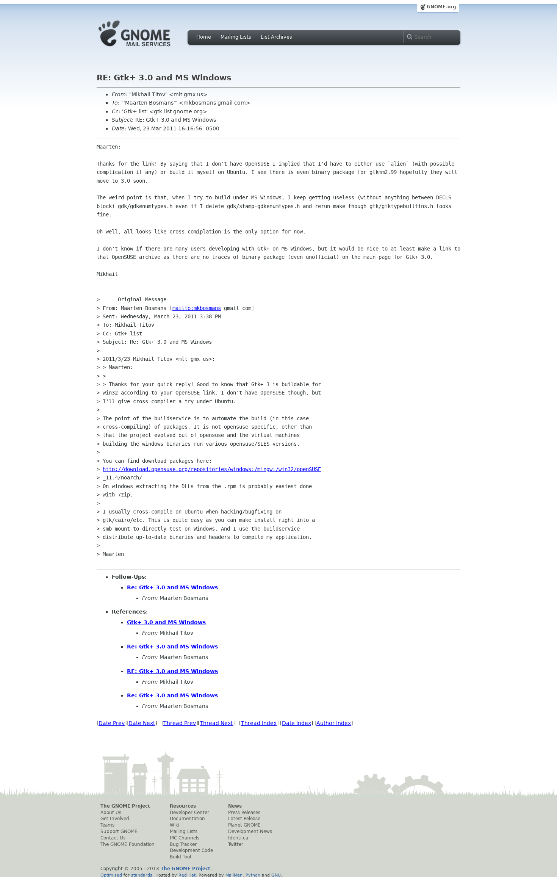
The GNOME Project (125, 806)
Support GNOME (119, 831)
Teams (107, 825)
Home (203, 37)
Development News (250, 831)
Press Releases (244, 812)
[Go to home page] (145, 48)
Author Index (333, 723)
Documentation (187, 818)
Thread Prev (179, 723)
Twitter (235, 844)
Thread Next (216, 723)
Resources (183, 806)
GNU (276, 875)
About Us (110, 812)
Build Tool (180, 857)
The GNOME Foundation (127, 844)
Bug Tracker (183, 844)
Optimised (111, 875)
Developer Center (189, 812)
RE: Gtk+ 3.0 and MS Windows (172, 671)
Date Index (296, 723)
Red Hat (187, 875)
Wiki (174, 825)
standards (141, 875)
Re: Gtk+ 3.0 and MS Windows (172, 587)
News (235, 806)
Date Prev (112, 723)
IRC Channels (184, 838)
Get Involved (114, 818)
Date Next (141, 723)
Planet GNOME (244, 825)
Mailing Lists (236, 37)
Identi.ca (238, 838)
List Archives (276, 37)
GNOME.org (441, 6)
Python (253, 875)
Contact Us (112, 838)
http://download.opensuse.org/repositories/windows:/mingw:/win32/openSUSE (212, 469)
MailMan (234, 875)
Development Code (191, 850)
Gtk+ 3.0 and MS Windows (166, 622)
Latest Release (244, 818)
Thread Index (259, 723)
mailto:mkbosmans (196, 308)
